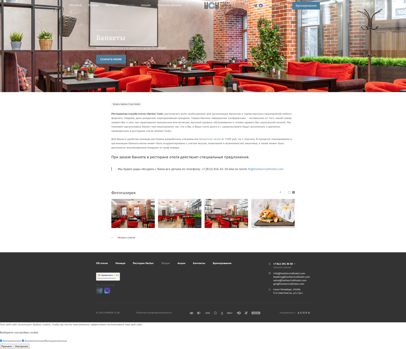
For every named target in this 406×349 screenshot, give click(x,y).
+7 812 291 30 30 (278, 4)
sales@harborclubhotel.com (289, 280)
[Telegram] (99, 291)
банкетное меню (210, 139)
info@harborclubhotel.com (289, 273)
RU (327, 5)
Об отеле (102, 263)
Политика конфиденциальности (154, 312)
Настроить (21, 346)
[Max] (107, 291)
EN (335, 5)
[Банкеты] (133, 213)
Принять (6, 346)
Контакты (199, 263)
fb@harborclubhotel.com (266, 169)
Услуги (165, 263)
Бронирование (306, 5)
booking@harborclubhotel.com (291, 276)
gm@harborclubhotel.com (288, 283)
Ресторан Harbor (143, 263)
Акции (181, 263)
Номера (120, 263)
